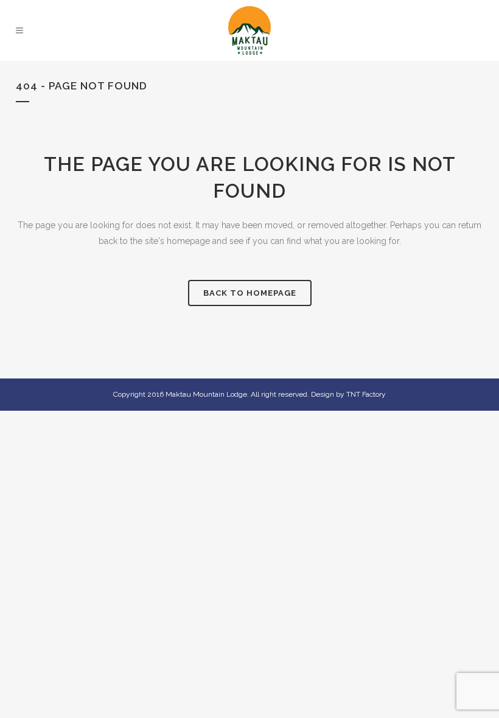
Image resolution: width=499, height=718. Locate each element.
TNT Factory (366, 394)
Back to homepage (249, 293)
